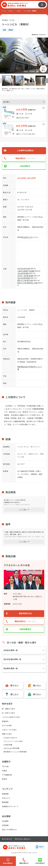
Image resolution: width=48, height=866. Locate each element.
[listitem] (7, 80)
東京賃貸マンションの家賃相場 (14, 752)
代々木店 (5, 766)
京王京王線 (21, 268)
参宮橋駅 (31, 271)
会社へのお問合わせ (9, 829)
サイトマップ (7, 839)
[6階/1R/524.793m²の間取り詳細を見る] (24, 113)
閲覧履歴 (5, 802)
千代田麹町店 (7, 775)
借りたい (11, 11)
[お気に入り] (43, 108)
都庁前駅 (30, 280)
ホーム (4, 11)
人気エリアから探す (9, 730)
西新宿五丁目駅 (32, 283)
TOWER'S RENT (9, 738)
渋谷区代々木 (27, 237)
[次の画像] (45, 55)
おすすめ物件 (7, 725)
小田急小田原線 (22, 271)
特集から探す (7, 734)
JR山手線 (20, 273)
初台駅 (27, 268)
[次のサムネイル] (46, 80)
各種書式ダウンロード (10, 806)
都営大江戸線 (21, 280)
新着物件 (5, 721)
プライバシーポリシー (22, 839)
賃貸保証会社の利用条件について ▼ (29, 367)
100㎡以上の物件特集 (11, 748)
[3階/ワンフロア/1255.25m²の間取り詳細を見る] (24, 129)
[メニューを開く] (42, 4)
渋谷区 (18, 11)
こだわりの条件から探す (11, 717)
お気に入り (6, 798)
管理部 (4, 779)
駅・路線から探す (8, 709)
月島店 (4, 770)
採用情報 (5, 825)
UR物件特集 (7, 745)
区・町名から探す (8, 713)
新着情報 (5, 794)
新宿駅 (26, 273)
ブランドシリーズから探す (13, 741)
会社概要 (5, 821)
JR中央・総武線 (22, 276)
